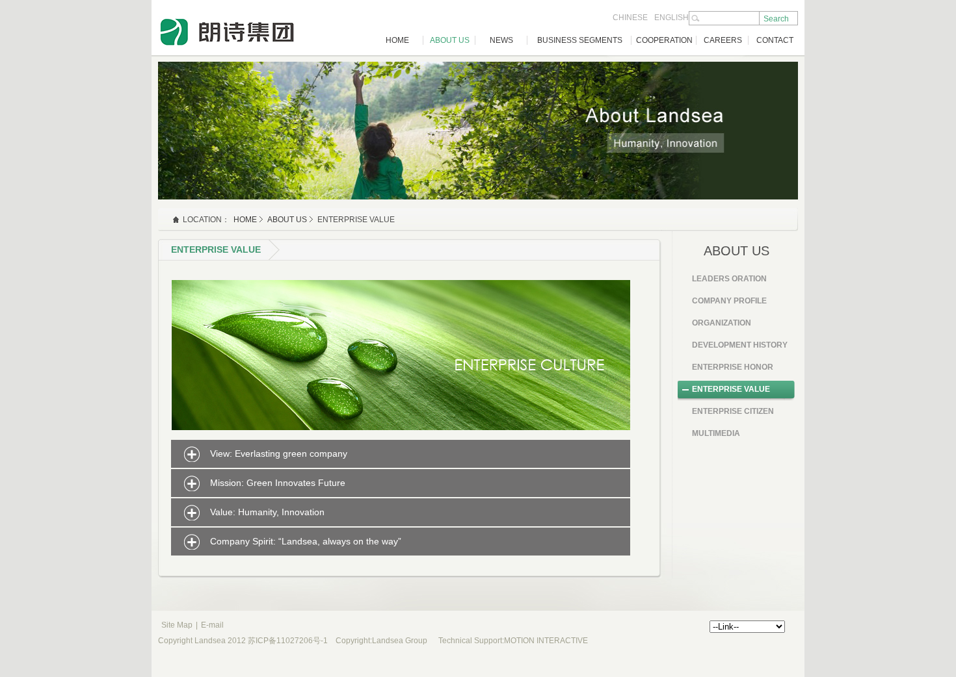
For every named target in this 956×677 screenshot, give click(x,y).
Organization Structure (721, 327)
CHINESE (630, 17)
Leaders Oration (729, 278)
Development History (740, 345)
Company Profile (729, 300)
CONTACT (774, 40)
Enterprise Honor (732, 367)
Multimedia (716, 433)
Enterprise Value (731, 389)
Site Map (177, 625)
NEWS (501, 40)
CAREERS (723, 40)
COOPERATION (664, 40)
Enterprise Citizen (733, 411)
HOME (397, 40)
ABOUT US (450, 40)
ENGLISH (671, 17)
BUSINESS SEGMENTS (579, 40)
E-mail (212, 625)
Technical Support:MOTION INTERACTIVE (513, 640)
